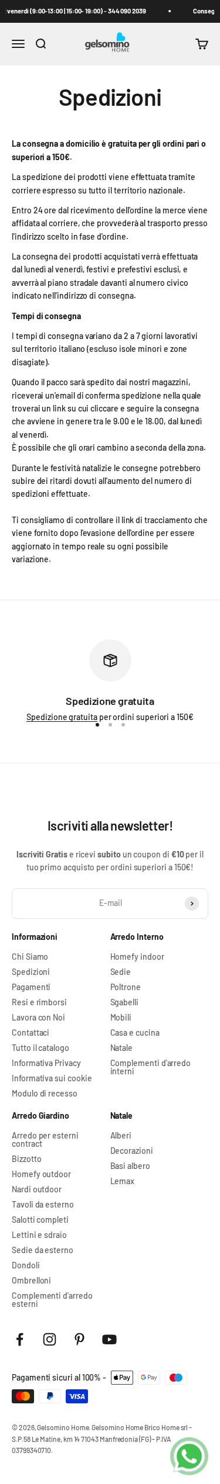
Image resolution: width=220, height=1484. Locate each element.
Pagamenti (31, 987)
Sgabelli (124, 1002)
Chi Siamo (30, 957)
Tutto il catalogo (40, 1048)
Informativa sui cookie (52, 1078)
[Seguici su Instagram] (49, 1339)
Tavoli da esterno (43, 1205)
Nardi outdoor (37, 1189)
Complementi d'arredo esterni (52, 1300)
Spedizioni (31, 972)
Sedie (120, 972)
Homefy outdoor (41, 1174)
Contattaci (30, 1033)
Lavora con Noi (38, 1017)
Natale (121, 1048)
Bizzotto (26, 1159)
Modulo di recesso (44, 1093)
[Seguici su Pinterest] (79, 1339)
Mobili (121, 1017)
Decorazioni (131, 1151)
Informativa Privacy (46, 1063)
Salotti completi (40, 1220)
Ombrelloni (31, 1281)
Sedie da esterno (42, 1250)
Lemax (122, 1181)
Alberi (121, 1136)
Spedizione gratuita (61, 717)
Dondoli (26, 1265)
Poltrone (125, 987)
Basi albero (130, 1166)
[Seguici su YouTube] (109, 1339)
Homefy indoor (137, 957)
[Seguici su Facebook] (20, 1339)
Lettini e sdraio (39, 1235)
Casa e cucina (135, 1033)
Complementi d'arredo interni (150, 1067)
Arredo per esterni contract (45, 1140)
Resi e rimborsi (39, 1002)
